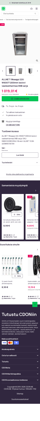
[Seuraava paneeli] (35, 190)
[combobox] (20, 14)
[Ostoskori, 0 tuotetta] (31, 8)
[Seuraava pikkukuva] (37, 71)
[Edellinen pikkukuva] (2, 71)
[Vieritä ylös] (34, 304)
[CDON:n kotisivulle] (3, 8)
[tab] (10, 71)
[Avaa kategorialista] (36, 8)
